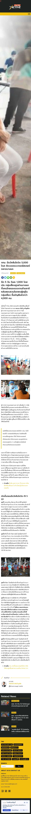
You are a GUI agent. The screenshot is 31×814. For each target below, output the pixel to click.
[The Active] (15, 7)
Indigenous (5, 747)
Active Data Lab (7, 744)
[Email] (11, 277)
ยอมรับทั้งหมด (6, 810)
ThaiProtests (17, 756)
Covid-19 (13, 273)
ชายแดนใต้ (15, 759)
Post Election (6, 753)
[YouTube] (9, 791)
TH (27, 802)
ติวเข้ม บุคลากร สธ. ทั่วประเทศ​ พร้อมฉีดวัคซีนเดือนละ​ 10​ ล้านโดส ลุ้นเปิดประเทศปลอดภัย (16, 485)
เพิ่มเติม (4, 807)
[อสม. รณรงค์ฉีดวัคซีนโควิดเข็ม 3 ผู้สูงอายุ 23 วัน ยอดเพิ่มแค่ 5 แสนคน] (5, 714)
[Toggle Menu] (29, 14)
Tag (2, 741)
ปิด (23, 810)
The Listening (6, 759)
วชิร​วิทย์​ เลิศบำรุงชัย (15, 684)
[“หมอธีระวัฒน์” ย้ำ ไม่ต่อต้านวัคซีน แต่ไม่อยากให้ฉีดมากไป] (5, 728)
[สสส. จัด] (5, 702)
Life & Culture (6, 750)
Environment (18, 744)
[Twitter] (5, 277)
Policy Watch (17, 750)
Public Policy (17, 753)
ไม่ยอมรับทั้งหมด (15, 810)
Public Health (20, 273)
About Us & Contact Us (10, 770)
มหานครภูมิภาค (24, 759)
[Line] (8, 277)
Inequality (14, 747)
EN (24, 802)
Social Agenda (6, 756)
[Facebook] (2, 277)
